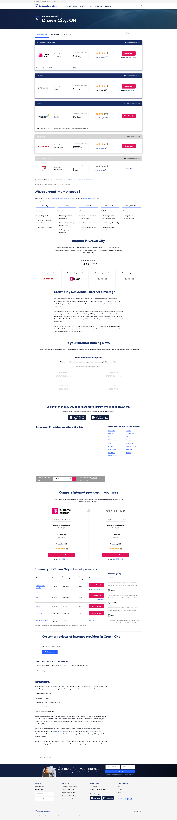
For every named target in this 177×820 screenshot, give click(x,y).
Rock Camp (129, 443)
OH (41, 757)
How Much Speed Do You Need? (98, 789)
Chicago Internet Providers (68, 789)
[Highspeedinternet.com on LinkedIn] (131, 799)
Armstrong (41, 136)
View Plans (127, 53)
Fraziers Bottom (131, 446)
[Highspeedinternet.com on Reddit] (128, 799)
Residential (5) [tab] (42, 34)
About (119, 786)
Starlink (40, 76)
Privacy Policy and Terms (87, 815)
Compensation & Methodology (72, 815)
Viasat (39, 104)
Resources (98, 6)
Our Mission (120, 789)
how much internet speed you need (62, 198)
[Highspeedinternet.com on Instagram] (125, 799)
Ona (109, 443)
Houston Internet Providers (68, 792)
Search (138, 6)
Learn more (129, 168)
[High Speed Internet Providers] (46, 6)
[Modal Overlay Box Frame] (88, 770)
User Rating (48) (100, 148)
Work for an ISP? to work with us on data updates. (52, 184)
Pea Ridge (111, 452)
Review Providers (86, 6)
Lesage (110, 434)
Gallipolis (128, 452)
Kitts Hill (128, 430)
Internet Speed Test (94, 786)
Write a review (50, 652)
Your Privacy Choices (101, 815)
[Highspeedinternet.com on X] (122, 799)
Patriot (128, 437)
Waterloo (129, 449)
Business (108, 6)
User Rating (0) (100, 170)
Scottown (111, 430)
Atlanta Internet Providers (68, 802)
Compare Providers (70, 6)
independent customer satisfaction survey (80, 180)
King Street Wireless (44, 159)
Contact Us (120, 792)
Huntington (129, 440)
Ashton (110, 446)
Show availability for (44, 479)
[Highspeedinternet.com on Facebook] (118, 799)
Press (119, 795)
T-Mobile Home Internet (46, 43)
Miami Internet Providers (68, 799)
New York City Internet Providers (70, 795)
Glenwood (111, 437)
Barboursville (112, 456)
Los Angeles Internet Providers (69, 786)
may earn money (40, 1)
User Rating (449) (101, 118)
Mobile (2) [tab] (67, 34)
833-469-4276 (131, 58)
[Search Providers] (52, 794)
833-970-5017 (131, 91)
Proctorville (112, 449)
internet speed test (89, 198)
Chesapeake (130, 434)
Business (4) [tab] (55, 34)
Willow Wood (112, 440)
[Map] (70, 456)
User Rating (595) (101, 57)
